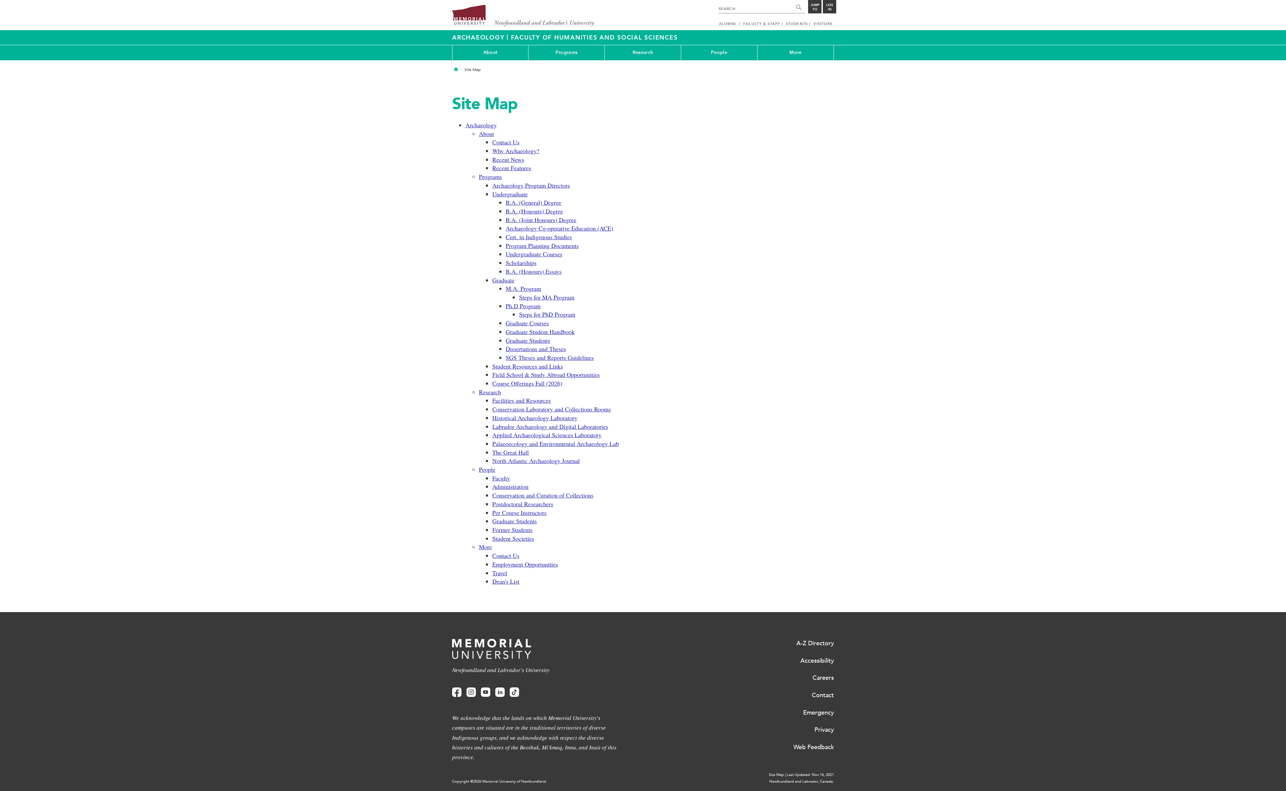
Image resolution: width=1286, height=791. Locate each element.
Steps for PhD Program (547, 314)
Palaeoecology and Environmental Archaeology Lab (555, 444)
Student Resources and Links (527, 366)
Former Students (512, 530)
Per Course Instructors (519, 513)
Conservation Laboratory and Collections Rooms (551, 409)
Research (643, 52)
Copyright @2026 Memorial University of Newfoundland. (499, 781)
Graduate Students (528, 340)
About (490, 52)
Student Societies (513, 538)
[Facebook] (456, 692)
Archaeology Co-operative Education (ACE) (559, 228)
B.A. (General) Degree (533, 202)
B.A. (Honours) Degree (534, 211)
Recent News (508, 159)
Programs (566, 52)
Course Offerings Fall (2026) (527, 383)
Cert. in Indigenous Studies (539, 237)
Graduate (503, 280)
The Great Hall (510, 452)
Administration (510, 486)
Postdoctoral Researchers (522, 504)
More (795, 52)
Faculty (501, 478)
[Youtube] (485, 692)
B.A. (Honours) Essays (534, 271)
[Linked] (500, 692)
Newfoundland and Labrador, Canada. (801, 781)
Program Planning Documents (542, 246)
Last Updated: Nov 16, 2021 (810, 775)
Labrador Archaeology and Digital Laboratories (550, 426)
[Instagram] (471, 692)
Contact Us (505, 142)
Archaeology (479, 37)
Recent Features (511, 168)
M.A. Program (523, 288)
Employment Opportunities (525, 564)
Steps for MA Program (546, 297)
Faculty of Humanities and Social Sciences (594, 37)
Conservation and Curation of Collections (542, 495)
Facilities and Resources (521, 400)
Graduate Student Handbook (540, 332)
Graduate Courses (527, 323)
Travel (499, 573)
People (719, 52)
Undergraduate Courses (534, 254)
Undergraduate (510, 194)
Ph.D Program (523, 306)
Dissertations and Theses (536, 349)
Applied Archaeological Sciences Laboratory (546, 435)
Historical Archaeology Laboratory (534, 418)
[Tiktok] (514, 692)
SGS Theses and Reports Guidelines (550, 357)
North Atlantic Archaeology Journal (536, 461)
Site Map (776, 775)
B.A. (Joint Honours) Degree (541, 220)
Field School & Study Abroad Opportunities (546, 375)
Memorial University (523, 16)
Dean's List (505, 581)
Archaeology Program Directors (531, 185)
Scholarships (521, 263)
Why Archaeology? (515, 151)
